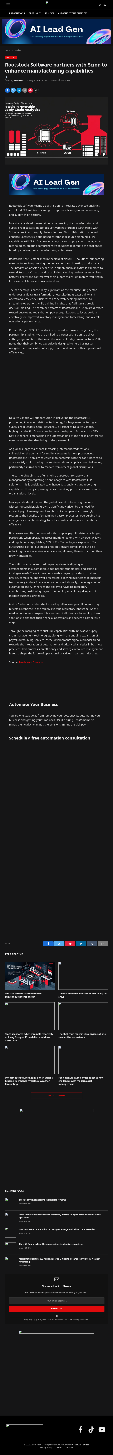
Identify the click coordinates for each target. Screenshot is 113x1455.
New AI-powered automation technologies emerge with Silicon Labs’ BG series (57, 1229)
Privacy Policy (73, 1319)
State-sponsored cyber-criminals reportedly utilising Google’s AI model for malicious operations (29, 1037)
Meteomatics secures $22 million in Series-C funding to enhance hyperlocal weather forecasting (29, 1081)
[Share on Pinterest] (30, 90)
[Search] (105, 4)
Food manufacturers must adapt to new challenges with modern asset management (80, 1081)
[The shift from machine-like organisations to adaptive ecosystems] (83, 1016)
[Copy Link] (24, 90)
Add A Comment (56, 1095)
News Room (19, 80)
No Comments (51, 80)
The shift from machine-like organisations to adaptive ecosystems (82, 1035)
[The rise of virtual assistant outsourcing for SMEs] (83, 976)
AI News (49, 13)
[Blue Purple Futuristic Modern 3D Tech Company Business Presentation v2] (56, 184)
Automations (17, 13)
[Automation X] (56, 5)
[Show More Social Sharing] (36, 90)
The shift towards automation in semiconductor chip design (23, 995)
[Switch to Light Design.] (100, 5)
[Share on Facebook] (7, 90)
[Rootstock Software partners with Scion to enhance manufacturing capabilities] (56, 130)
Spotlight (35, 13)
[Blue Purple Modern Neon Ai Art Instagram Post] (56, 1368)
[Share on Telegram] (18, 90)
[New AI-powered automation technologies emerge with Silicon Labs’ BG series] (10, 1233)
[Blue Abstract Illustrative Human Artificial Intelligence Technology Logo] (56, 1146)
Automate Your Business (72, 13)
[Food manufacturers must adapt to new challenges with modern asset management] (83, 1060)
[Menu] (8, 4)
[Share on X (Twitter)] (13, 90)
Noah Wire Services (31, 662)
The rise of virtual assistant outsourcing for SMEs (82, 995)
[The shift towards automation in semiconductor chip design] (30, 976)
